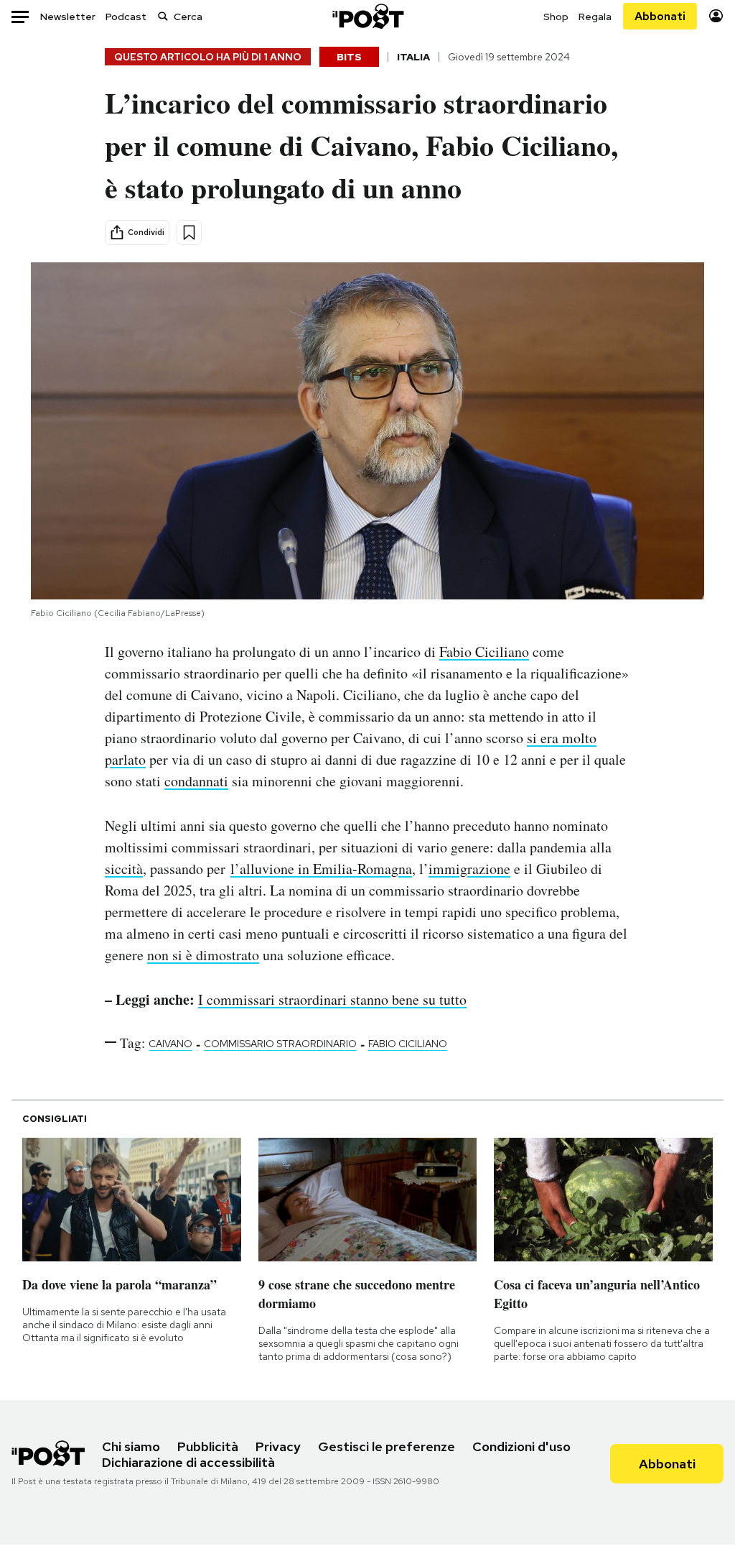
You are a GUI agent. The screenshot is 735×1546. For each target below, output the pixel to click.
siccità (124, 868)
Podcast (126, 16)
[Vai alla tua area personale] (716, 16)
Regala (595, 16)
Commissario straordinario (280, 1043)
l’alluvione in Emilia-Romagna (321, 868)
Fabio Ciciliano (484, 651)
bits (349, 56)
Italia (413, 56)
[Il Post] (367, 16)
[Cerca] (163, 16)
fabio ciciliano (407, 1043)
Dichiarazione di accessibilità (188, 1462)
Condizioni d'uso (521, 1446)
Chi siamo (131, 1446)
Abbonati (660, 16)
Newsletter (67, 16)
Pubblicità (207, 1446)
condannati (196, 781)
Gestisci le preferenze (386, 1446)
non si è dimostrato (203, 955)
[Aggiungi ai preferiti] (189, 232)
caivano (170, 1043)
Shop (555, 16)
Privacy (278, 1446)
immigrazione (469, 868)
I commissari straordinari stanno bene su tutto (332, 999)
